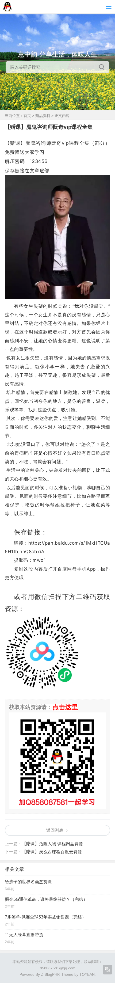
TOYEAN (87, 974)
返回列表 (54, 830)
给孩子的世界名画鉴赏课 (28, 881)
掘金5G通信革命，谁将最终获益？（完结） (46, 899)
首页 (27, 115)
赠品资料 (42, 115)
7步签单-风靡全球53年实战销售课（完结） (45, 917)
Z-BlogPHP (50, 974)
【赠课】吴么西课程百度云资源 (52, 851)
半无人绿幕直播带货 (24, 934)
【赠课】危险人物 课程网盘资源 (52, 843)
